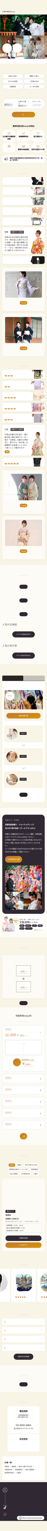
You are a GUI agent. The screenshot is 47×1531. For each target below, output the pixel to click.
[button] (23, 1032)
